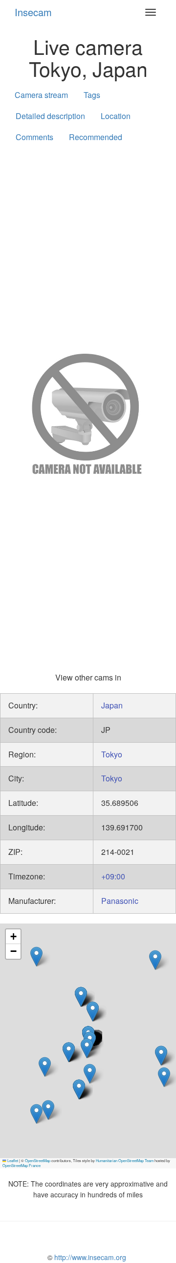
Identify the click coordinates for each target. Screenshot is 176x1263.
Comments (34, 137)
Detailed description (50, 115)
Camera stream (41, 94)
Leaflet (12, 1160)
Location (116, 115)
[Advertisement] (88, 246)
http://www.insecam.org (89, 1257)
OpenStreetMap (37, 1160)
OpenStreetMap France (21, 1165)
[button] (69, 1052)
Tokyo (111, 754)
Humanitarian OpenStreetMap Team (125, 1160)
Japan (112, 705)
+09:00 (113, 876)
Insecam (33, 12)
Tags (92, 94)
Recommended (95, 137)
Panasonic (119, 900)
